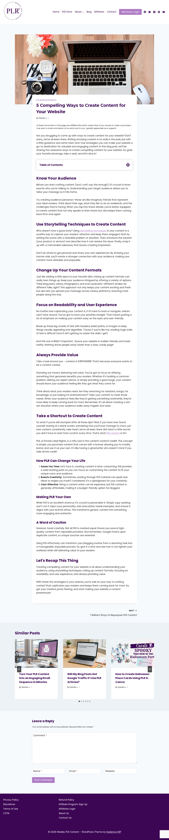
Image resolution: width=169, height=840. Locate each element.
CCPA (6, 813)
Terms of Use (10, 808)
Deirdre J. (43, 118)
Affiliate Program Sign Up (73, 804)
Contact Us (65, 817)
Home (56, 11)
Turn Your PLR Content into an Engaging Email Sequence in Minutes (34, 678)
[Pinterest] (159, 12)
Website (110, 771)
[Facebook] (145, 12)
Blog (89, 11)
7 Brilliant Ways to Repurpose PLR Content (113, 613)
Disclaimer (9, 804)
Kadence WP (114, 832)
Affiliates (99, 11)
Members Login (130, 11)
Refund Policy (66, 799)
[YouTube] (163, 12)
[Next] (150, 669)
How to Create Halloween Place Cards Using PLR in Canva (132, 678)
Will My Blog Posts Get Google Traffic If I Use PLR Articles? (84, 678)
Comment (40, 735)
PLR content (113, 433)
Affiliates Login (67, 808)
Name (37, 771)
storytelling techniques (93, 230)
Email (73, 771)
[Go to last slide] (19, 669)
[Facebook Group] (149, 12)
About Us (64, 813)
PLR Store (67, 11)
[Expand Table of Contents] (128, 164)
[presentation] (36, 653)
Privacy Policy (11, 799)
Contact (111, 11)
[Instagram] (154, 12)
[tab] (79, 701)
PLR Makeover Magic (46, 100)
